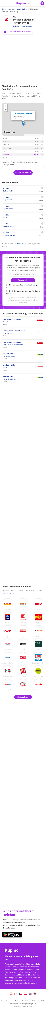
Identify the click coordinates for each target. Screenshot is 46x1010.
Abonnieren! (22, 280)
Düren (22, 244)
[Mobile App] (12, 935)
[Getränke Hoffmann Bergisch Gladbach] (7, 658)
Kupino (4, 9)
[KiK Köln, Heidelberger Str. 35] (23, 225)
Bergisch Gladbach (22, 9)
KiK (5, 244)
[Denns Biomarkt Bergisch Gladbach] (38, 671)
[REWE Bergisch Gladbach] (23, 631)
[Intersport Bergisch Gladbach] (7, 685)
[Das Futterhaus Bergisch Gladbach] (38, 685)
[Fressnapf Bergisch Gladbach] (23, 685)
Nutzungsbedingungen (28, 1004)
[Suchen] (42, 3)
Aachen (17, 244)
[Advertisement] (23, 59)
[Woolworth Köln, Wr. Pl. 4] (23, 368)
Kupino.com (35, 994)
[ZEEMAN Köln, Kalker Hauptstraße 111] (23, 379)
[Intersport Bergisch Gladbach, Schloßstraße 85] (23, 333)
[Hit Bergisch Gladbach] (7, 631)
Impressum (14, 1004)
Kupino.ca (16, 994)
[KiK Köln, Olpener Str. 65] (23, 207)
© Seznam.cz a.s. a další (36, 135)
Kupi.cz (20, 994)
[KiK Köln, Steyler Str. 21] (23, 198)
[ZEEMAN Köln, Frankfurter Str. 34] (23, 356)
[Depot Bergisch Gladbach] (38, 644)
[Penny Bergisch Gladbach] (38, 618)
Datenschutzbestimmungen (23, 1006)
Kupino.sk (30, 994)
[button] (17, 31)
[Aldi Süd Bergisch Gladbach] (7, 618)
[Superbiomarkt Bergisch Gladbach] (7, 671)
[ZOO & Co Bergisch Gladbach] (23, 671)
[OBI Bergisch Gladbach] (23, 604)
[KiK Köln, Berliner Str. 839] (23, 189)
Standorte (11, 9)
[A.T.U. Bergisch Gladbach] (23, 658)
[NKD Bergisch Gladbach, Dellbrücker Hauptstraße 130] (23, 345)
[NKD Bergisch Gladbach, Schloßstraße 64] (23, 322)
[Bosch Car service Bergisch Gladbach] (38, 658)
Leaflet (27, 135)
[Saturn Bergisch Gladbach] (23, 644)
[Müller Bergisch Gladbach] (38, 631)
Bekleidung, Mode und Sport (22, 26)
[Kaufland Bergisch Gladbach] (23, 618)
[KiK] (6, 20)
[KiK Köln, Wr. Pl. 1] (23, 216)
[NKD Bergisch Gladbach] (38, 604)
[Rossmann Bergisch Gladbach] (7, 644)
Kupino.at (11, 994)
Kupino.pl (25, 994)
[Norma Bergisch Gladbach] (7, 604)
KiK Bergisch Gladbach (23, 113)
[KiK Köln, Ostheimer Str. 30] (23, 234)
